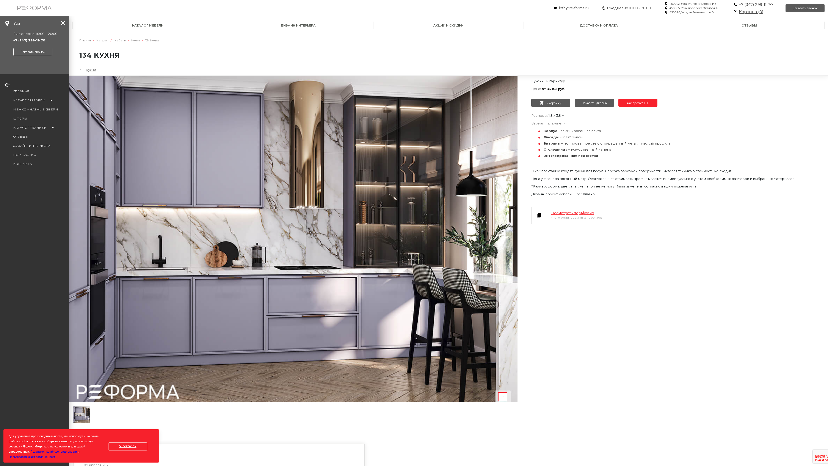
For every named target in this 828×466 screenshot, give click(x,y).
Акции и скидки (448, 25)
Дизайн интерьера (298, 25)
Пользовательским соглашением (32, 456)
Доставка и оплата (599, 25)
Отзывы (749, 25)
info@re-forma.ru (574, 8)
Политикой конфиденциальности (53, 451)
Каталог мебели (147, 25)
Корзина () (751, 11)
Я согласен (127, 446)
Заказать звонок (805, 8)
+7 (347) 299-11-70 (756, 4)
